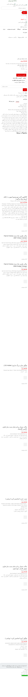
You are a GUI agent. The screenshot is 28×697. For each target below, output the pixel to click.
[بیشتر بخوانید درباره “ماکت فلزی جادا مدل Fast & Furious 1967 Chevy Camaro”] (25, 253)
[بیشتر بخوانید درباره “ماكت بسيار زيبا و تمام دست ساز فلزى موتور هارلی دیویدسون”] (25, 584)
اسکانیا (21, 95)
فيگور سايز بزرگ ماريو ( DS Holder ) (15, 365)
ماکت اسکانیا (12, 95)
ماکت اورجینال (7, 95)
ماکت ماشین (19, 96)
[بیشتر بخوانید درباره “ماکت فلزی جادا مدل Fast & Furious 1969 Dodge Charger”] (25, 281)
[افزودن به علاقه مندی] (25, 221)
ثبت (25, 89)
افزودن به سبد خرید (21, 75)
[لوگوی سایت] (21, 4)
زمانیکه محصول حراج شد (20, 82)
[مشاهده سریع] (25, 228)
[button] (25, 225)
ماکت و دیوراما (21, 37)
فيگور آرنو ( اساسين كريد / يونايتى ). (16, 638)
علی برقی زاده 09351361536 (11, 667)
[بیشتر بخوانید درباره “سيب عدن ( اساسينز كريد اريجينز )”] (25, 517)
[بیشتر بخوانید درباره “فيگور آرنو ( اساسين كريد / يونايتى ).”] (25, 655)
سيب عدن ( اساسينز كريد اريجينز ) (16, 499)
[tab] (17, 101)
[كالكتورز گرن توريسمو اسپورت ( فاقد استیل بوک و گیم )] (14, 148)
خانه (26, 37)
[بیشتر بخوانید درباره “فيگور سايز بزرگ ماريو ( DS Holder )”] (25, 377)
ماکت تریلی (24, 96)
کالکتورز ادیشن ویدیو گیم (22, 200)
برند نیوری (18, 95)
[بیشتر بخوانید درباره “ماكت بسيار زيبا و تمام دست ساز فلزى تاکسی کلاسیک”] (25, 444)
